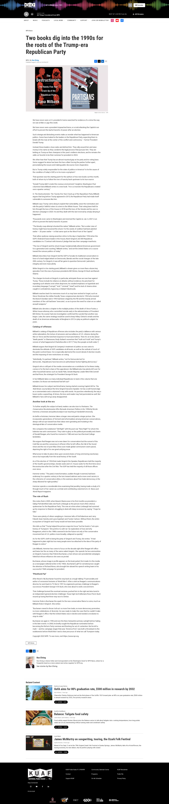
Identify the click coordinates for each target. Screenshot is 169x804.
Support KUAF (70, 778)
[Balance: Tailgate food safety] (39, 718)
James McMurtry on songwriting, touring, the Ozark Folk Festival (92, 739)
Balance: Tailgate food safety (71, 714)
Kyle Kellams (57, 692)
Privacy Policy (121, 778)
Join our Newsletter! (100, 20)
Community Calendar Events (100, 769)
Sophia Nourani (58, 742)
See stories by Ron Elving (47, 666)
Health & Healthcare (59, 711)
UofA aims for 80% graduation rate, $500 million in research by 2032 (94, 689)
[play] (26, 14)
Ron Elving (35, 60)
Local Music (57, 736)
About (26, 20)
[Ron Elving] (30, 662)
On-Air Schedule (96, 778)
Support (83, 20)
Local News (58, 20)
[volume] (32, 14)
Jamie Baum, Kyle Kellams (61, 717)
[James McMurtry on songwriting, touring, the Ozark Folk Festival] (39, 743)
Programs (94, 774)
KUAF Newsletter (122, 769)
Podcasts (46, 20)
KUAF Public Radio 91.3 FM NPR (75, 769)
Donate (140, 5)
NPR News (29, 31)
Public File (120, 774)
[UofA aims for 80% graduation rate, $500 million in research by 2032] (39, 692)
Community (71, 20)
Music (35, 20)
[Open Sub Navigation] (30, 20)
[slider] (35, 14)
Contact (68, 774)
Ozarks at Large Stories (60, 686)
